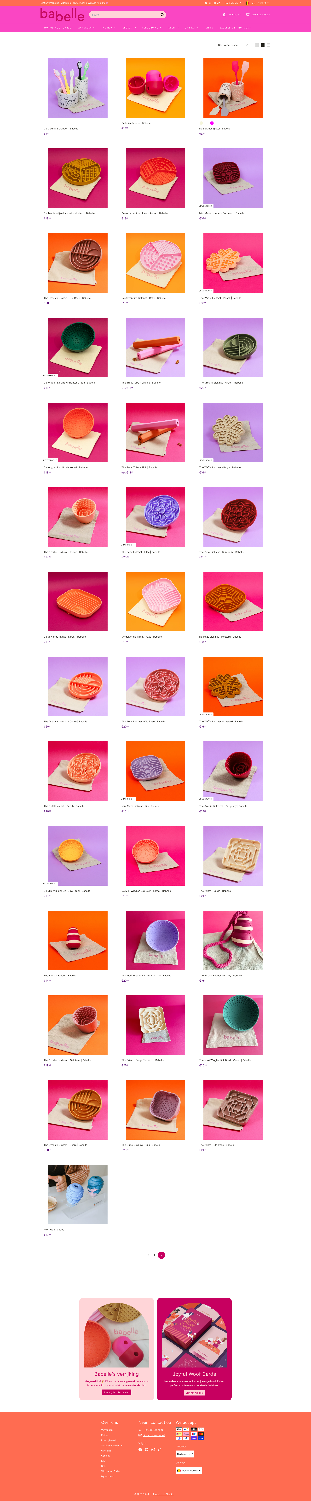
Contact (105, 1455)
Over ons (106, 1450)
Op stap (191, 28)
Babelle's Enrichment (235, 28)
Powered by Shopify (163, 1494)
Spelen (128, 28)
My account (107, 1476)
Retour (104, 1435)
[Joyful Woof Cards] (194, 1335)
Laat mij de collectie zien (116, 1392)
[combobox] (127, 14)
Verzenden (107, 1430)
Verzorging (150, 28)
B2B (103, 1466)
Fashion (108, 28)
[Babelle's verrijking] (116, 1335)
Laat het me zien (194, 1392)
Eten (172, 28)
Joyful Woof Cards (58, 28)
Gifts (209, 28)
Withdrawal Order (110, 1471)
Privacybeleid (108, 1440)
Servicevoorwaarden (112, 1445)
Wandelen (85, 28)
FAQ (103, 1460)
